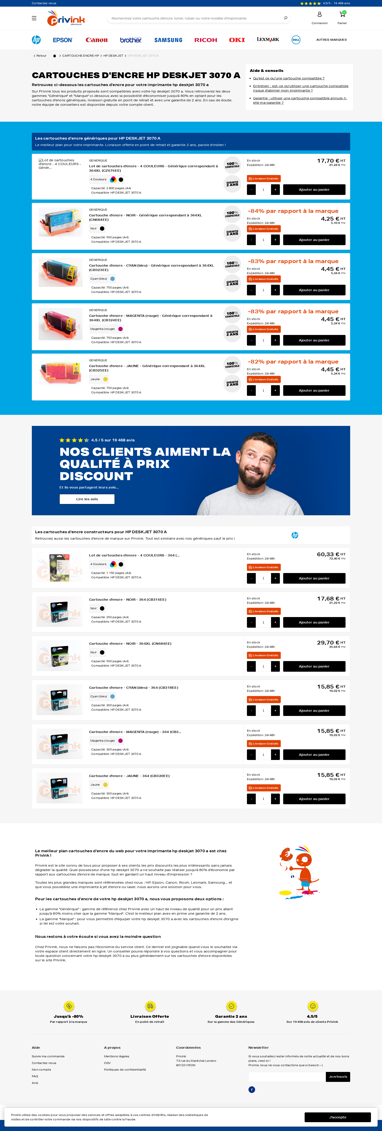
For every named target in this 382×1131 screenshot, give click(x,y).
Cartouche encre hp (80, 56)
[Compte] (320, 15)
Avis (35, 1083)
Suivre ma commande (48, 1056)
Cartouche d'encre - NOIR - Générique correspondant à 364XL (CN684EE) (145, 217)
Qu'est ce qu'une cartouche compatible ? (289, 78)
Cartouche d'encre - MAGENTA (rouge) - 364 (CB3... (135, 732)
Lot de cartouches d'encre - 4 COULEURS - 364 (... (134, 555)
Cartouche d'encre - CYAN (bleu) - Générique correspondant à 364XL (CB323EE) (151, 268)
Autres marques (331, 40)
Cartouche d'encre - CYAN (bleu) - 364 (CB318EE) (133, 688)
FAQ (35, 1076)
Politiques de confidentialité (125, 1069)
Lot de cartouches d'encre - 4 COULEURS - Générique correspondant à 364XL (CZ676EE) (153, 168)
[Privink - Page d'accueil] (71, 18)
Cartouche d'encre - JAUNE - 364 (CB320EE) (129, 776)
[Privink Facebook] (251, 1091)
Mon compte (41, 1069)
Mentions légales (117, 1056)
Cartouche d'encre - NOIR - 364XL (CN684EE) (130, 644)
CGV (107, 1063)
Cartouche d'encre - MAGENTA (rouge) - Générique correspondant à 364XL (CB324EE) (150, 318)
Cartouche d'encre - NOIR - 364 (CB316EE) (127, 600)
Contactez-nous (44, 3)
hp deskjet (113, 56)
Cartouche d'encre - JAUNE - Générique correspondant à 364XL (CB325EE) (147, 368)
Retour (41, 56)
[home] (54, 55)
